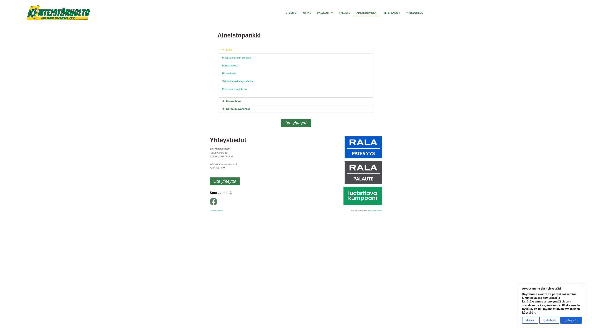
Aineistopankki (366, 12)
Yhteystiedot (415, 12)
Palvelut (323, 12)
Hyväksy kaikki (571, 320)
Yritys (306, 12)
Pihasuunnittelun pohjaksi (236, 57)
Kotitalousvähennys (238, 108)
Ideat (229, 49)
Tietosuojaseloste (216, 211)
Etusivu (291, 12)
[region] (552, 305)
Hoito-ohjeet (233, 101)
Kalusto (344, 12)
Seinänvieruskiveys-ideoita (237, 81)
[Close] (582, 286)
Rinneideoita (229, 73)
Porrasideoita (229, 65)
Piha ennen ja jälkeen (234, 89)
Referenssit (391, 12)
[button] (296, 49)
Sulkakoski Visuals (375, 211)
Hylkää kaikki (549, 320)
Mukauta (530, 320)
